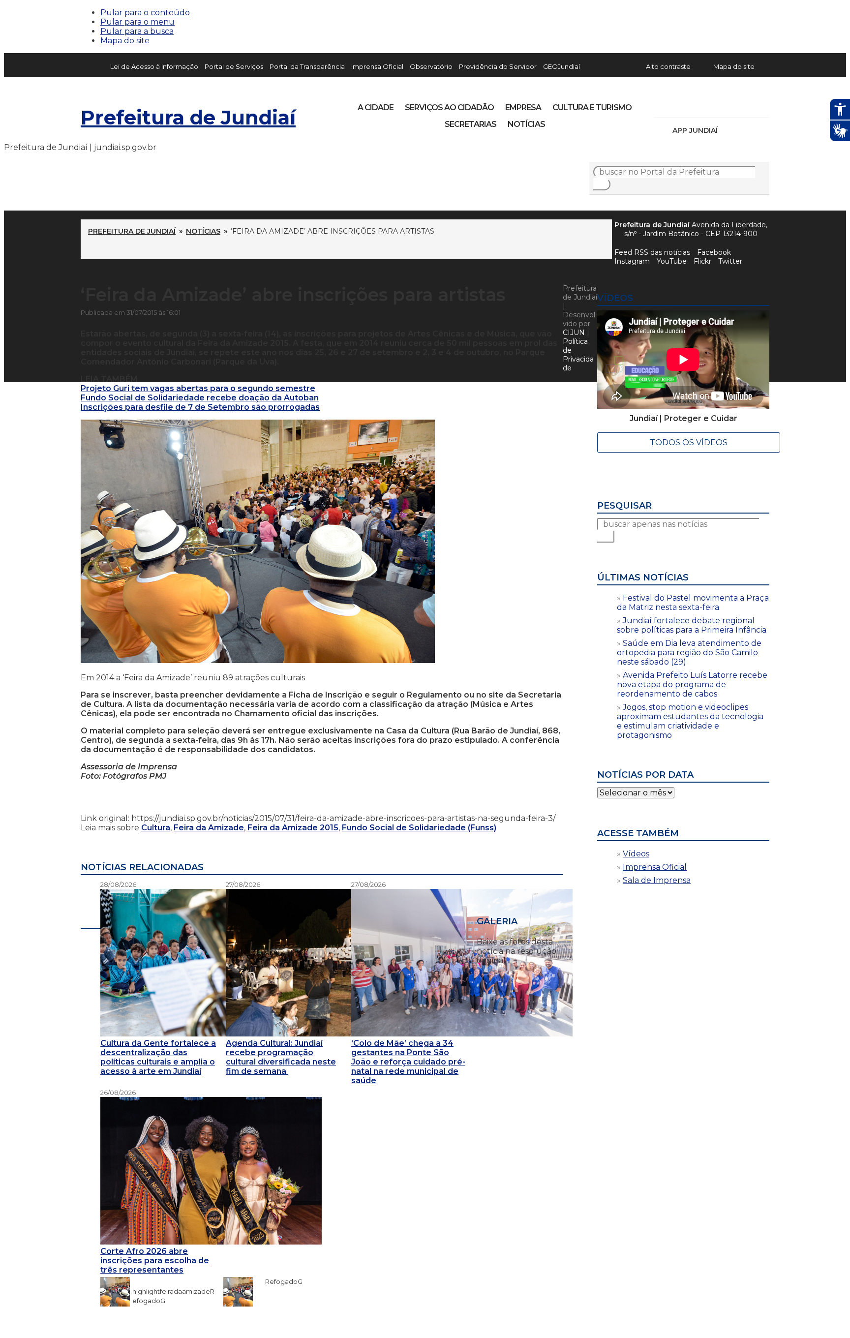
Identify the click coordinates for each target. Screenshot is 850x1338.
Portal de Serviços (234, 66)
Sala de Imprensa (657, 880)
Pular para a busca (137, 31)
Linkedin (730, 104)
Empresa (523, 107)
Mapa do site (125, 40)
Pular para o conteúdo (145, 12)
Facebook (714, 252)
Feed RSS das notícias (652, 252)
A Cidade (376, 107)
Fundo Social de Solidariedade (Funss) (419, 827)
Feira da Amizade (209, 827)
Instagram (680, 104)
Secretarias (470, 124)
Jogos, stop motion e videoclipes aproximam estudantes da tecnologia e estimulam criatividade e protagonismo (690, 721)
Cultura (155, 827)
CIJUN (574, 332)
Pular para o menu (137, 22)
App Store (728, 130)
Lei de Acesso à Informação (154, 66)
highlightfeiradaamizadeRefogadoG (173, 1291)
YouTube (713, 104)
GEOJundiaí (561, 66)
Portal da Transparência (307, 66)
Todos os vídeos (689, 442)
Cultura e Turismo (592, 107)
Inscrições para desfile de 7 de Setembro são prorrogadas (200, 407)
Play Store (745, 130)
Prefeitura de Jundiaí (188, 117)
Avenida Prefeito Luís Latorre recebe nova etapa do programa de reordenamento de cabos (692, 684)
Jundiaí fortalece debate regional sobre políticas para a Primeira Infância (691, 625)
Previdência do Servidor (498, 66)
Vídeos (636, 853)
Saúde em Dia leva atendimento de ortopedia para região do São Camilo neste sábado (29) (689, 653)
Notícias (526, 124)
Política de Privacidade (578, 354)
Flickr (747, 104)
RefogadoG (279, 1281)
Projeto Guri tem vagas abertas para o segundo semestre (198, 388)
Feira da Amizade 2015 (292, 827)
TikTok (696, 104)
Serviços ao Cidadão (449, 107)
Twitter (730, 261)
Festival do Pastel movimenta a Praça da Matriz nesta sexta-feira (693, 602)
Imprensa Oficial (377, 66)
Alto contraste (668, 66)
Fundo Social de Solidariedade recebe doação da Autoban (200, 397)
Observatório (431, 66)
